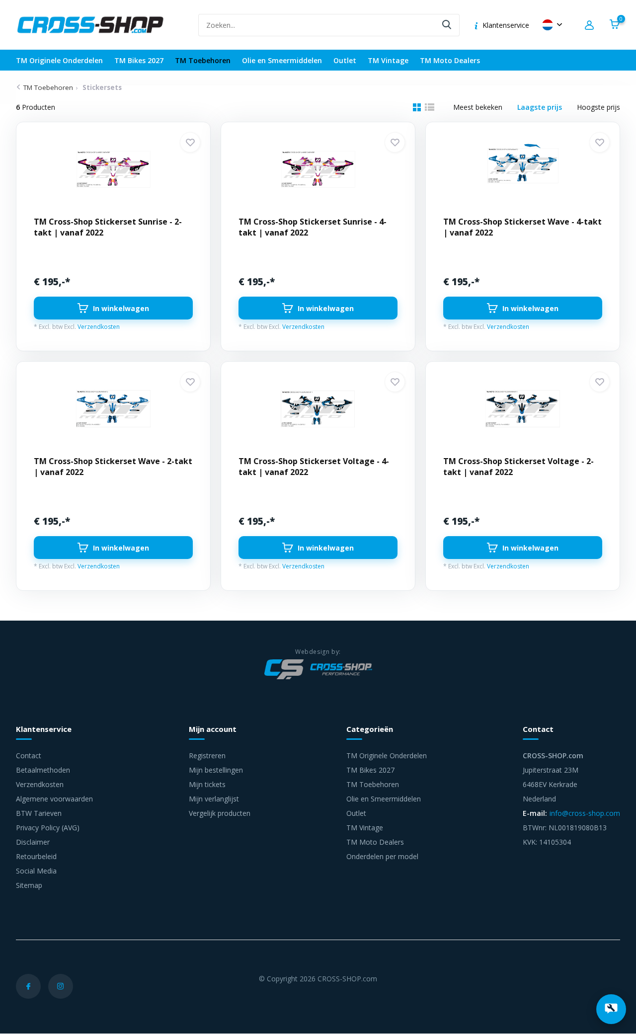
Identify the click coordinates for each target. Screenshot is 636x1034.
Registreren (207, 755)
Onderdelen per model (382, 856)
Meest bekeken (477, 107)
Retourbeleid (36, 856)
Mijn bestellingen (216, 770)
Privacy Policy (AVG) (48, 827)
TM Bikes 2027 (138, 60)
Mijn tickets (207, 784)
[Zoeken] (447, 25)
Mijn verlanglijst (214, 798)
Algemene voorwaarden (54, 798)
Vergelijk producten (219, 813)
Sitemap (29, 885)
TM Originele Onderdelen (59, 60)
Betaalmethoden (43, 770)
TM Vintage (388, 60)
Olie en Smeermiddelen (282, 60)
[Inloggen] (591, 25)
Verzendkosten (99, 326)
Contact (28, 755)
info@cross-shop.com (585, 813)
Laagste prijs (539, 107)
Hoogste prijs (598, 107)
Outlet (344, 60)
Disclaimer (33, 842)
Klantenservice (505, 25)
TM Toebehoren (203, 60)
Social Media (36, 870)
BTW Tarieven (39, 813)
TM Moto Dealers (450, 60)
